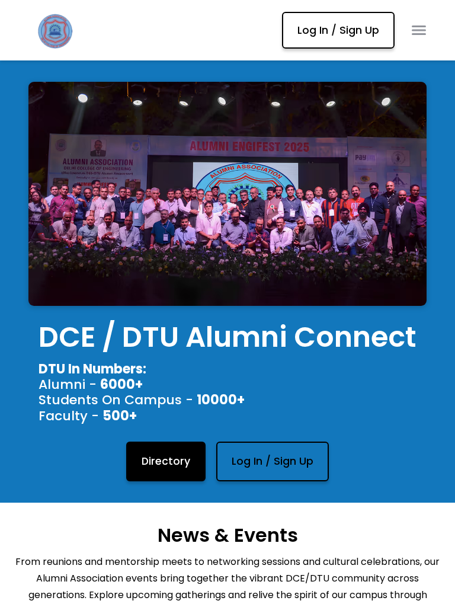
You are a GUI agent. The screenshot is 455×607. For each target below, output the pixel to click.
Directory (166, 461)
